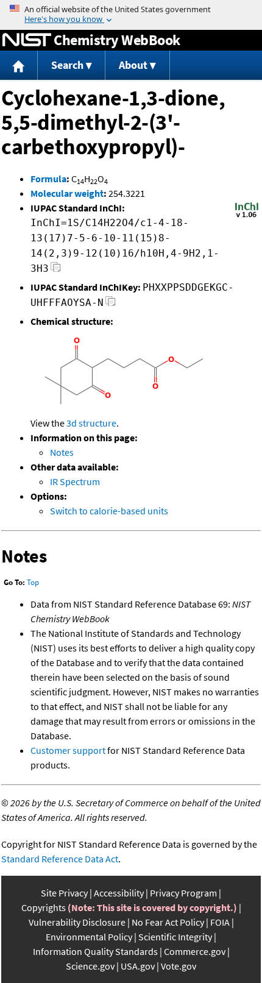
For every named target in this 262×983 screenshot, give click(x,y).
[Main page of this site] (19, 65)
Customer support (67, 750)
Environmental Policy (89, 937)
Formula (48, 178)
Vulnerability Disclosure (77, 922)
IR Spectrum (75, 481)
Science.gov (90, 966)
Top (33, 582)
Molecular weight (67, 193)
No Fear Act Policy (168, 922)
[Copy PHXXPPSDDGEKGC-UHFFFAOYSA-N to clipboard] (110, 304)
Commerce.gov (194, 951)
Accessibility (119, 893)
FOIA (220, 922)
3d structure (91, 423)
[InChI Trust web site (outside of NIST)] (247, 216)
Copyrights (43, 907)
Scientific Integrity (175, 937)
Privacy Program (183, 893)
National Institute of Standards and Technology (26, 40)
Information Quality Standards (95, 951)
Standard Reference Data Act (59, 859)
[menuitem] (19, 65)
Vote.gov (178, 966)
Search (67, 65)
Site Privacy (64, 893)
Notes (62, 452)
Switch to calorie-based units (109, 511)
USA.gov (138, 966)
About (133, 65)
